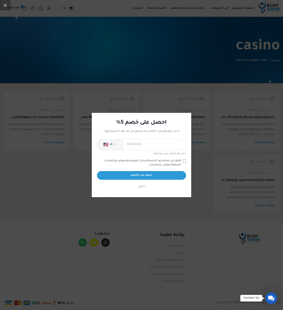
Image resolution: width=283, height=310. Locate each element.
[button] (271, 298)
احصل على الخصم (141, 175)
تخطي (141, 186)
